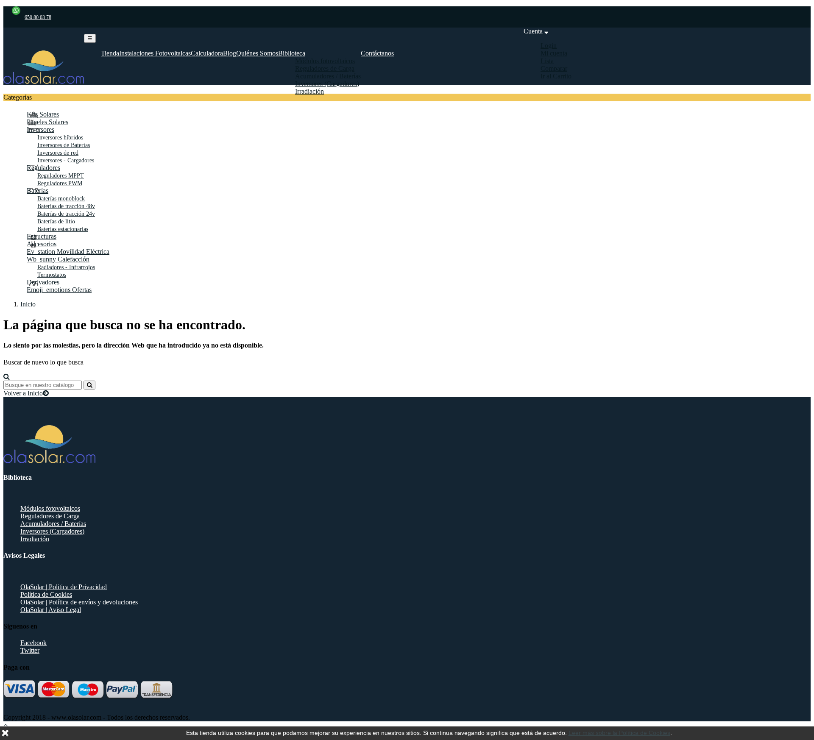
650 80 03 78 (38, 17)
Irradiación (34, 538)
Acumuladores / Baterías (53, 523)
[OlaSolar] (43, 81)
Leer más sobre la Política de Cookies (619, 732)
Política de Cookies (46, 594)
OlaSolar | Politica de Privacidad (63, 586)
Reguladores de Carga (50, 516)
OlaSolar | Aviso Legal (50, 609)
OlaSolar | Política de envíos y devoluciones (79, 602)
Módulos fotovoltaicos (50, 508)
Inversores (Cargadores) (52, 531)
